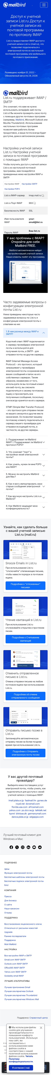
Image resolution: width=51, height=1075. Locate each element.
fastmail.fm (30, 800)
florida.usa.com (19, 807)
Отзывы (8, 912)
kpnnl (12, 813)
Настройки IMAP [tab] (11, 184)
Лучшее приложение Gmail (17, 987)
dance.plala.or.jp (20, 816)
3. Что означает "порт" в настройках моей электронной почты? (22, 454)
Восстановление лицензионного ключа (23, 924)
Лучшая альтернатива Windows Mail (21, 999)
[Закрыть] (41, 1028)
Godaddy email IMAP (14, 976)
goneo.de (42, 800)
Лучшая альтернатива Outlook (18, 991)
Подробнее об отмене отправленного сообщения (25, 696)
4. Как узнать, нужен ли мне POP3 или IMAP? (23, 465)
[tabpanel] (25, 215)
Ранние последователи (15, 936)
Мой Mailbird (10, 944)
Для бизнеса (10, 900)
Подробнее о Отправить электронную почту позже (25, 753)
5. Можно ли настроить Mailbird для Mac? (22, 475)
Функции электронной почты (18, 873)
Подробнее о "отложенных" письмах (25, 586)
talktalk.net (40, 810)
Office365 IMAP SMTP (14, 968)
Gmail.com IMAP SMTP (15, 959)
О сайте (8, 904)
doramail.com (33, 803)
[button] (43, 195)
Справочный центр (39, 1018)
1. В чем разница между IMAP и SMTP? (22, 332)
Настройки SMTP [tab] (29, 184)
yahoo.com (15, 810)
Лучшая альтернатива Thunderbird (20, 995)
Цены (6, 869)
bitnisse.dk (21, 813)
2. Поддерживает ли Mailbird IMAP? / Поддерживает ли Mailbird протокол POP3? (24, 442)
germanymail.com (37, 813)
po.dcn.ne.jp (28, 810)
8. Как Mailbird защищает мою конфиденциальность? (22, 507)
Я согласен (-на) (21, 1067)
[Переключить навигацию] (44, 5)
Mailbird (20, 119)
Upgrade (8, 932)
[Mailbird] (14, 4)
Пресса (7, 896)
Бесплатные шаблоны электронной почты (24, 877)
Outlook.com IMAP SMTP (16, 964)
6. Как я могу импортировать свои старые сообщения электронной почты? (24, 486)
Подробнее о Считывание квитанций (25, 639)
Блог (6, 885)
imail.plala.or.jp (16, 800)
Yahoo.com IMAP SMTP (15, 972)
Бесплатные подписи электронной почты (24, 881)
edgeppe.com (37, 816)
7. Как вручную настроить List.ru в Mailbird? (23, 497)
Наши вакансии (11, 908)
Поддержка (10, 940)
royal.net (20, 803)
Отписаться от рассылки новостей (21, 928)
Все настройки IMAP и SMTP (18, 955)
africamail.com (36, 807)
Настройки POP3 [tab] (12, 189)
